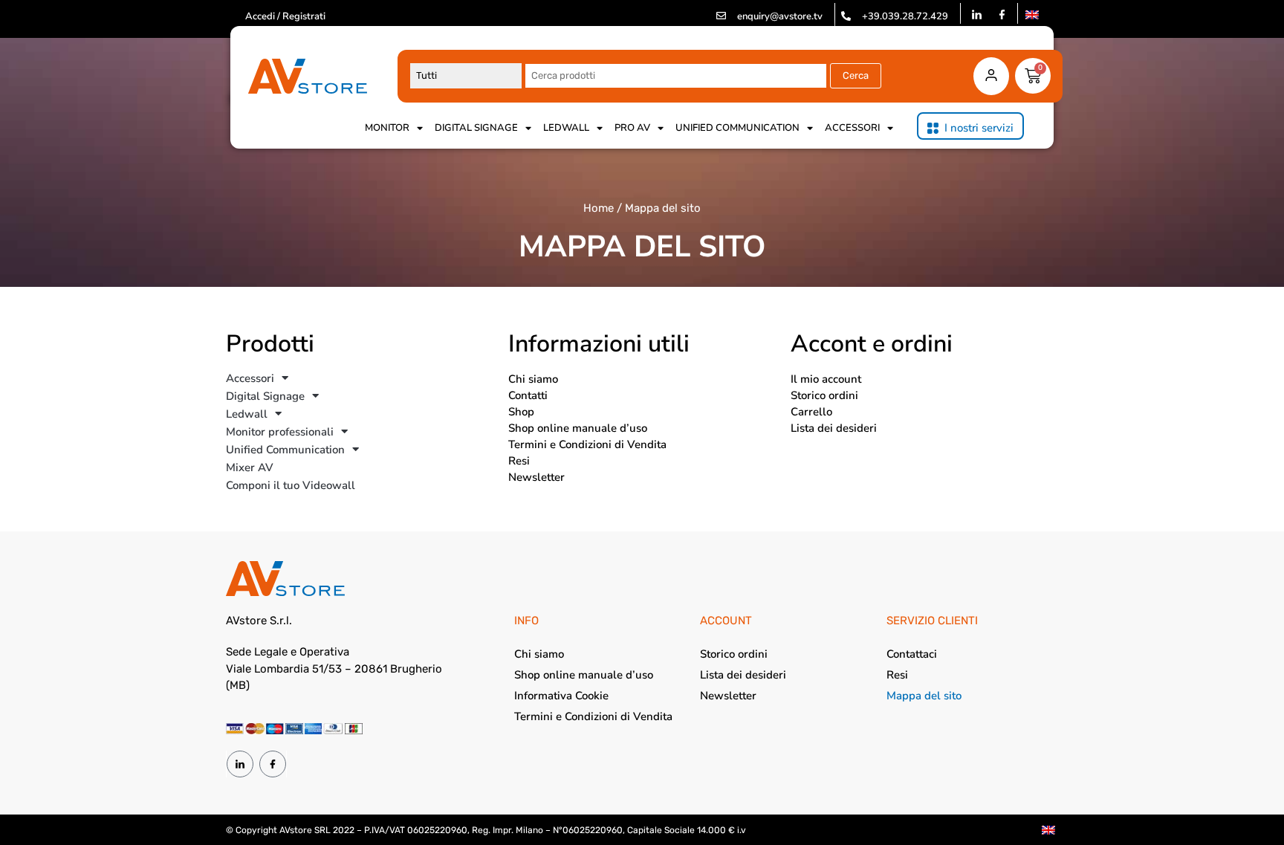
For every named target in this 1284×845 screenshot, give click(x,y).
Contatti (528, 395)
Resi (519, 460)
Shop (521, 411)
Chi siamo (533, 379)
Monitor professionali (280, 431)
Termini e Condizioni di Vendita (587, 444)
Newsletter (536, 477)
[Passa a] (1032, 14)
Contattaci (911, 654)
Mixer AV (249, 467)
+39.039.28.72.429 (905, 16)
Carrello (811, 411)
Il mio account (826, 379)
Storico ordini (824, 395)
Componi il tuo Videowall (290, 485)
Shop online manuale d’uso (577, 428)
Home (598, 208)
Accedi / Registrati (285, 16)
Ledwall (566, 128)
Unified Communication (737, 128)
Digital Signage (476, 128)
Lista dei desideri (834, 428)
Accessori (852, 128)
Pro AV (632, 128)
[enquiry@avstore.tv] (721, 16)
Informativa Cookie (561, 695)
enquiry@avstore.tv (780, 16)
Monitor (387, 128)
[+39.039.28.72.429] (846, 16)
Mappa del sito (924, 695)
